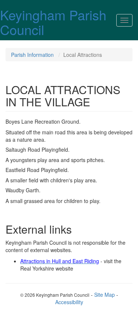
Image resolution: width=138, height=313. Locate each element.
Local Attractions (82, 54)
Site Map (104, 294)
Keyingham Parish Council (53, 22)
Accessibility (69, 302)
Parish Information (32, 54)
